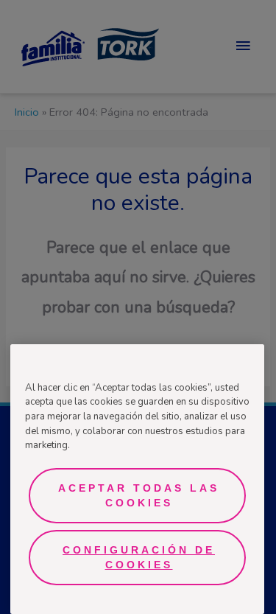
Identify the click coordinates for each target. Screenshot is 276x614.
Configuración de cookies (139, 557)
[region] (137, 479)
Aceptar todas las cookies (138, 495)
